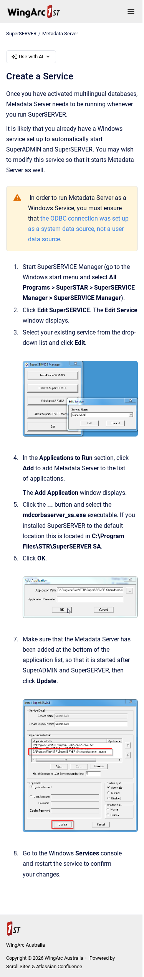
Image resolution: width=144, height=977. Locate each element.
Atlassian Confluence (59, 966)
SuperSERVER (21, 33)
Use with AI (31, 56)
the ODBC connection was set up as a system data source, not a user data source (78, 229)
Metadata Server (60, 33)
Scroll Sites (18, 966)
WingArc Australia (25, 945)
